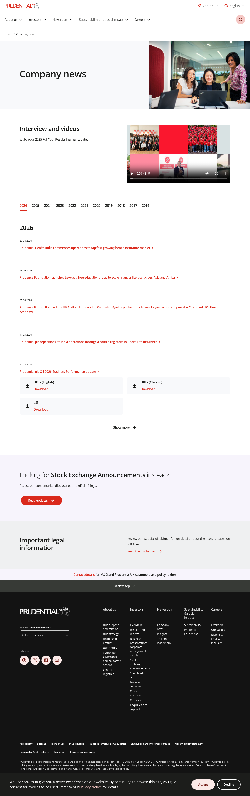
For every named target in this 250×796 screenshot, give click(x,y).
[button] (14, 19)
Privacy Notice (90, 787)
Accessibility (26, 743)
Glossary (135, 700)
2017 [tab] (133, 205)
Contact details (84, 574)
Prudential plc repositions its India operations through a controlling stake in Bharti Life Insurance (88, 342)
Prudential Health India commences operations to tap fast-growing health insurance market (85, 248)
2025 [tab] (35, 205)
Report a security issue (82, 752)
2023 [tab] (60, 205)
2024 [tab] (48, 205)
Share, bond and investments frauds (150, 743)
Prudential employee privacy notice (107, 743)
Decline (229, 784)
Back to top (122, 586)
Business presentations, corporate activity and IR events (139, 647)
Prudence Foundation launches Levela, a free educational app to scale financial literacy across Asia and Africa (97, 277)
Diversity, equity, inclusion (217, 639)
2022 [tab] (72, 205)
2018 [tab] (121, 205)
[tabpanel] (125, 321)
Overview (136, 625)
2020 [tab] (96, 205)
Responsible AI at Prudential (35, 752)
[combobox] (234, 6)
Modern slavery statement (189, 743)
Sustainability (192, 625)
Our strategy (111, 634)
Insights (162, 634)
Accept (203, 784)
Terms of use (57, 743)
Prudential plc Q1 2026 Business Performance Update (58, 371)
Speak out (59, 752)
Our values (218, 630)
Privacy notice (76, 743)
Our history (110, 648)
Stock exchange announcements (140, 664)
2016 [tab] (145, 205)
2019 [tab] (109, 205)
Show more (121, 427)
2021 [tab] (84, 205)
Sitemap (41, 743)
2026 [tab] (23, 205)
